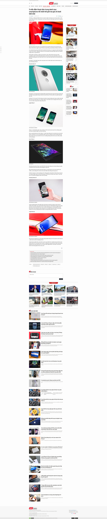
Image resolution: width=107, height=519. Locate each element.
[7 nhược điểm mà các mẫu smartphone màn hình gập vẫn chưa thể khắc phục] (34, 488)
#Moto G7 (46, 264)
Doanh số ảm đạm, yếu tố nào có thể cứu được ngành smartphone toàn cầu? (42, 255)
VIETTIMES (53, 3)
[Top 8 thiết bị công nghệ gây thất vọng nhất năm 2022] (34, 412)
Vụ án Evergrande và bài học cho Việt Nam (72, 294)
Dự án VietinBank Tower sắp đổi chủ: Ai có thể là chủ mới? (59, 305)
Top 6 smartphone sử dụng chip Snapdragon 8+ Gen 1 (51, 495)
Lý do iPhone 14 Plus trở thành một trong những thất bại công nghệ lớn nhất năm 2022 (51, 457)
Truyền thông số (75, 6)
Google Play (76, 518)
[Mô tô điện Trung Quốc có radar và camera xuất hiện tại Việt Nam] (71, 76)
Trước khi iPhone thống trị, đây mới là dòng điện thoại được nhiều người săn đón (69, 95)
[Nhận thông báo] (71, 3)
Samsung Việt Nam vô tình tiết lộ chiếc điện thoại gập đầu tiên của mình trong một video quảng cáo (45, 252)
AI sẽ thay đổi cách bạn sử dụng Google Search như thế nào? (69, 90)
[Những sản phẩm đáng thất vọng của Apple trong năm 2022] (34, 421)
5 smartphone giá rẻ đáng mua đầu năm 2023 (50, 380)
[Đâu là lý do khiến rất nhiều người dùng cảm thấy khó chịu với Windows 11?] (34, 469)
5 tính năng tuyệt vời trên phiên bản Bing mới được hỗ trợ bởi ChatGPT (69, 113)
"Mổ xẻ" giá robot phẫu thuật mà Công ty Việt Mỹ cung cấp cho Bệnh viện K (47, 294)
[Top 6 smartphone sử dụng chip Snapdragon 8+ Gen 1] (34, 497)
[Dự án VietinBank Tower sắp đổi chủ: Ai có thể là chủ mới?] (59, 300)
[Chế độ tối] (72, 3)
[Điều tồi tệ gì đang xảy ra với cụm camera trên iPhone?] (34, 440)
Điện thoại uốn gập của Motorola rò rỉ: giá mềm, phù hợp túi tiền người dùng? (42, 261)
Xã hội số (32, 6)
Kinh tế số (40, 6)
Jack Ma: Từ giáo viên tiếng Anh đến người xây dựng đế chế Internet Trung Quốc (34, 294)
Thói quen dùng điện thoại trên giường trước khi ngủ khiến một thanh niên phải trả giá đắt (44, 260)
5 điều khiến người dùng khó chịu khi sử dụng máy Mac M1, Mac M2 (51, 476)
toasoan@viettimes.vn (73, 510)
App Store (72, 518)
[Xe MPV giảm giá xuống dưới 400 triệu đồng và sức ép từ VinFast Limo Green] (71, 54)
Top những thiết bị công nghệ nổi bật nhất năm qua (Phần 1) (52, 400)
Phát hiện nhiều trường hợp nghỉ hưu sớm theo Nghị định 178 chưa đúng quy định (70, 48)
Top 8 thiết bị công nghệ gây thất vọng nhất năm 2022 (51, 409)
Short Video (59, 6)
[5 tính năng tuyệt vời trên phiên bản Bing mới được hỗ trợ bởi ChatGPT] (75, 112)
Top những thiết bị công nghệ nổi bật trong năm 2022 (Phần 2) (51, 390)
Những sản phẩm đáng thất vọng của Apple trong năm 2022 (51, 419)
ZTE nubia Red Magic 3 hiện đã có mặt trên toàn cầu (38, 257)
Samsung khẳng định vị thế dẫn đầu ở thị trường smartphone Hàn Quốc (41, 256)
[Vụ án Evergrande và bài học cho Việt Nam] (72, 288)
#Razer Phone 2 (54, 264)
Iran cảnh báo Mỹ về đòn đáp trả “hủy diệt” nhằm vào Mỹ (72, 305)
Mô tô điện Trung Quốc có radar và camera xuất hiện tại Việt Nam (70, 82)
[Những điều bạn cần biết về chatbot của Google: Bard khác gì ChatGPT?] (75, 107)
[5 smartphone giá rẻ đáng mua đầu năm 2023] (34, 383)
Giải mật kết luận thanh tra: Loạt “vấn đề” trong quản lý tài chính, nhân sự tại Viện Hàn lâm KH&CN (59, 294)
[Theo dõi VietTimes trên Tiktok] (75, 513)
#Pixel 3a (59, 264)
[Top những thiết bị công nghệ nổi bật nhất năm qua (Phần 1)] (34, 402)
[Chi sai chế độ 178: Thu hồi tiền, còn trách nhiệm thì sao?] (71, 31)
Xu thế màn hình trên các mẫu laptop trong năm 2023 (51, 361)
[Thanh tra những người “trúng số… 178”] (71, 66)
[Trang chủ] (29, 6)
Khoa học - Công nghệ (46, 6)
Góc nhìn (36, 6)
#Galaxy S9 (42, 264)
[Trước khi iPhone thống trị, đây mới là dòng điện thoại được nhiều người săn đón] (75, 95)
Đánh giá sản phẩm (33, 311)
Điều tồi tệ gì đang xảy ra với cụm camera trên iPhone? (51, 438)
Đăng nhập (76, 3)
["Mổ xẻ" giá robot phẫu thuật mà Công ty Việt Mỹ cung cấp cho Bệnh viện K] (47, 288)
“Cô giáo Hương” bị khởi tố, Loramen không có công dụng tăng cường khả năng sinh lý (47, 306)
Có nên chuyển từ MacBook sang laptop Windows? (52, 447)
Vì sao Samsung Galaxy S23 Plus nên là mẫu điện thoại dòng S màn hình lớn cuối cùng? (51, 428)
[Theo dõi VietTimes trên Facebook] (71, 513)
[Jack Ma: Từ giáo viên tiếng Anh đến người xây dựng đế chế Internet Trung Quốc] (34, 288)
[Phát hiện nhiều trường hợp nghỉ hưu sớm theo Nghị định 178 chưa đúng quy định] (71, 42)
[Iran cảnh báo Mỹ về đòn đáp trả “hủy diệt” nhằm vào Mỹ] (72, 300)
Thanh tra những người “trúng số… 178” (69, 71)
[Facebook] (1, 47)
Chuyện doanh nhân (68, 6)
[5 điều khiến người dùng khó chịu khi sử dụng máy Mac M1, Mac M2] (34, 478)
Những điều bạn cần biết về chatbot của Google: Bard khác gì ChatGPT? (69, 107)
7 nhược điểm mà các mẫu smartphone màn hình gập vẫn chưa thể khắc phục (51, 485)
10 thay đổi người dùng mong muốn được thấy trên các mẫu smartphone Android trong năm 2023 (52, 371)
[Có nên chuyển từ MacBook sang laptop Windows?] (34, 450)
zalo (72, 513)
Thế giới (63, 6)
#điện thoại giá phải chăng (36, 264)
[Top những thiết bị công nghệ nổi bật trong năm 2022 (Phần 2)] (34, 393)
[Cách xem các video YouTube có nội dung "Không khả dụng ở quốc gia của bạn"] (75, 101)
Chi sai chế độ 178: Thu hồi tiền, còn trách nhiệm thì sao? (70, 36)
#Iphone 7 (50, 264)
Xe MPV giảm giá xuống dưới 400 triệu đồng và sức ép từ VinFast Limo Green (69, 60)
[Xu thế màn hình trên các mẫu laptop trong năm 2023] (34, 364)
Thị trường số (53, 6)
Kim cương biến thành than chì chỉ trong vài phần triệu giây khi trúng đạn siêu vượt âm (34, 306)
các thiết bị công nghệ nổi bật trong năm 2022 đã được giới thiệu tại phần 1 (48, 393)
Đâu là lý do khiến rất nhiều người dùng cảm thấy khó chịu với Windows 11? (51, 466)
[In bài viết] (58, 16)
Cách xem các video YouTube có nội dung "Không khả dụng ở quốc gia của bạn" (69, 102)
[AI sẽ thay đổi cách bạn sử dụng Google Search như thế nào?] (75, 89)
